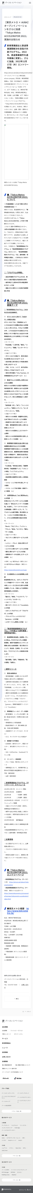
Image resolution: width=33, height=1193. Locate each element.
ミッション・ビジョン (17, 1030)
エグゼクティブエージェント (13, 1138)
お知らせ (29, 1011)
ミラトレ (11, 1148)
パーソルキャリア (6, 1101)
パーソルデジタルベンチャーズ (24, 1101)
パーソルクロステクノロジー (24, 1097)
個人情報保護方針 (7, 1065)
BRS (24, 1138)
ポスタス (19, 1172)
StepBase (14, 1174)
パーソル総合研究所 (6, 1105)
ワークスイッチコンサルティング (19, 1169)
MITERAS (13, 1172)
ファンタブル (23, 1125)
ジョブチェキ (14, 1125)
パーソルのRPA (5, 1169)
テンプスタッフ (5, 1125)
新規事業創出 (6, 1043)
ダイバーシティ (18, 1034)
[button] (30, 3)
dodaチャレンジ (12, 1140)
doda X (20, 1140)
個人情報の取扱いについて (22, 1065)
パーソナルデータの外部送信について (12, 1072)
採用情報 (5, 1052)
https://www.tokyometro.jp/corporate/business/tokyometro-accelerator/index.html (16, 896)
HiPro (24, 1148)
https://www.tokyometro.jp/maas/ (15, 570)
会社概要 (4, 1030)
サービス (5, 1038)
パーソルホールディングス (8, 1093)
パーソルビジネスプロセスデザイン (8, 1097)
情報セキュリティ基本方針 (9, 1068)
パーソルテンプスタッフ (23, 1093)
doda (3, 1138)
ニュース (5, 1048)
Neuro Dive (18, 1148)
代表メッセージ (6, 1034)
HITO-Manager (5, 1172)
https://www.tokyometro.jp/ (18, 911)
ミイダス (4, 1140)
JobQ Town (4, 1150)
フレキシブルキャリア (7, 1127)
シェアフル (4, 1148)
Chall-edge (17, 1127)
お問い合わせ (6, 1057)
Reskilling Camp (6, 1174)
